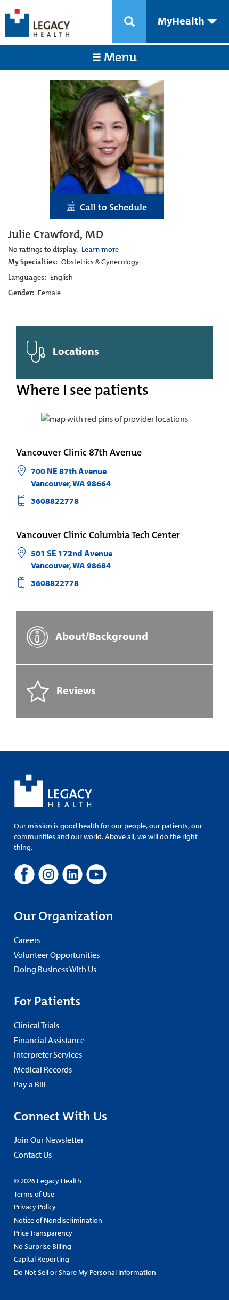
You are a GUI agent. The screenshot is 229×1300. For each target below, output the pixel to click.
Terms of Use (34, 1194)
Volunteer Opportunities (57, 954)
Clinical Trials (36, 1025)
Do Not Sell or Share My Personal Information (85, 1272)
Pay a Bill (30, 1084)
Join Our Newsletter (49, 1139)
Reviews (75, 690)
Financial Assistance (49, 1040)
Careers (27, 940)
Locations (75, 351)
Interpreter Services (48, 1054)
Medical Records (43, 1069)
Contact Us (33, 1154)
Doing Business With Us (55, 969)
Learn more (100, 249)
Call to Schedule (111, 207)
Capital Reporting (41, 1259)
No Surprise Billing (42, 1246)
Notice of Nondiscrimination (58, 1220)
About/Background (100, 636)
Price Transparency (43, 1233)
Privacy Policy (35, 1207)
